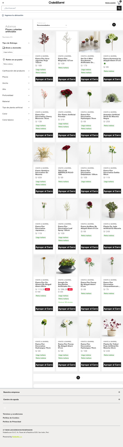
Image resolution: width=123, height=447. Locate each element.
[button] (61, 8)
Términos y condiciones (13, 414)
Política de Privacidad (12, 422)
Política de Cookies (11, 418)
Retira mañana (8, 64)
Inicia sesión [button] (110, 3)
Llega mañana (7, 52)
